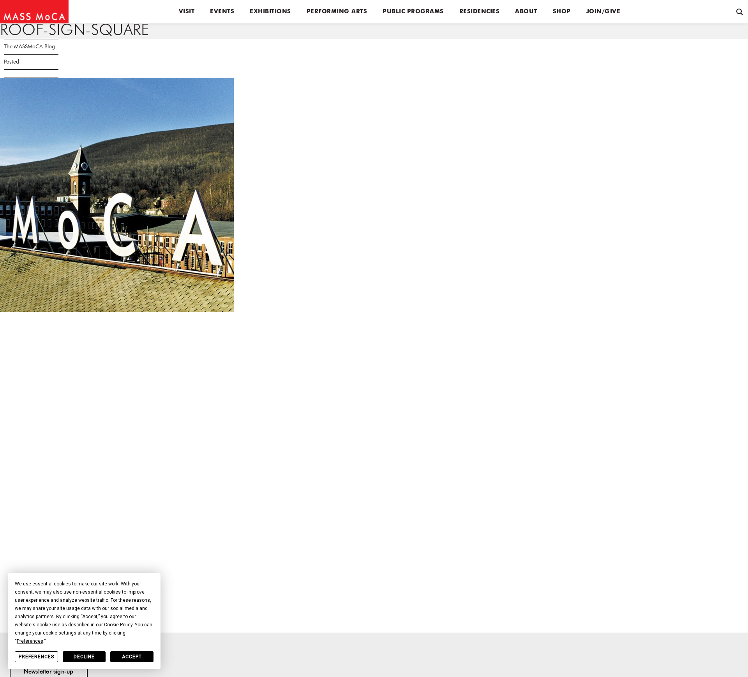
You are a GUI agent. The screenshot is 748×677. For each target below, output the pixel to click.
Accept (132, 656)
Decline (84, 656)
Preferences (36, 656)
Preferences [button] (30, 641)
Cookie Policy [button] (118, 625)
